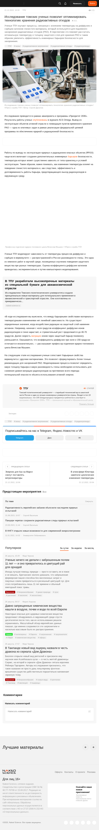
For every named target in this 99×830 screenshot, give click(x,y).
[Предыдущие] (85, 747)
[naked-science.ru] (94, 822)
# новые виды (42, 680)
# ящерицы (35, 683)
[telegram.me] (88, 822)
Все (44, 492)
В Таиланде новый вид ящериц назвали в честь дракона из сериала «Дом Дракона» (36, 649)
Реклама (91, 772)
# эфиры (42, 638)
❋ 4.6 (74, 21)
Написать (77, 3)
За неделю (76, 548)
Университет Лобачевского (34, 535)
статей (89, 388)
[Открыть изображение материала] (49, 75)
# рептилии (55, 680)
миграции (36, 336)
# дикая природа (43, 592)
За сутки (64, 548)
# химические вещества (25, 638)
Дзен (50, 438)
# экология (22, 595)
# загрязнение (45, 634)
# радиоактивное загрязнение (35, 46)
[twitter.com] (66, 822)
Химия (9, 634)
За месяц (89, 548)
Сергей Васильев (30, 515)
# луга (55, 592)
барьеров (72, 156)
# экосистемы (36, 595)
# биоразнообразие (25, 592)
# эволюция (23, 683)
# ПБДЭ (9, 638)
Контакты (68, 772)
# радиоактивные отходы (61, 46)
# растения (11, 595)
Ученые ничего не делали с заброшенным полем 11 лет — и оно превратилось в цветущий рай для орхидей (37, 563)
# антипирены (20, 634)
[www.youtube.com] (77, 822)
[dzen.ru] (83, 822)
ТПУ (24, 10)
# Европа (33, 634)
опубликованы (40, 120)
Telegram (19, 438)
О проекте (80, 772)
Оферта (58, 772)
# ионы (17, 46)
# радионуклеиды (82, 46)
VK (79, 438)
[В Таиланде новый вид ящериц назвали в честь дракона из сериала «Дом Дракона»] (83, 658)
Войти (92, 3)
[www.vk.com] (71, 822)
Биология (10, 592)
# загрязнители (60, 634)
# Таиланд (10, 683)
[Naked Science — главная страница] (15, 3)
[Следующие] (93, 747)
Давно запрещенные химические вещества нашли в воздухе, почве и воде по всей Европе (36, 607)
